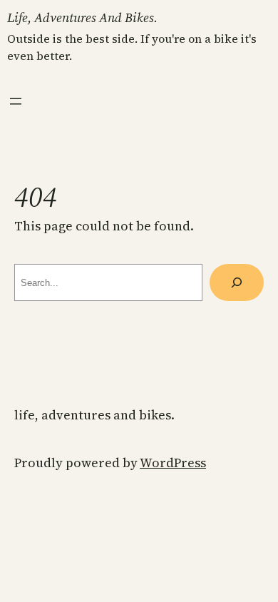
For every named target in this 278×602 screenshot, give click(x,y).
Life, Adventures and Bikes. (82, 17)
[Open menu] (15, 101)
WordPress (173, 462)
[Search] (237, 282)
